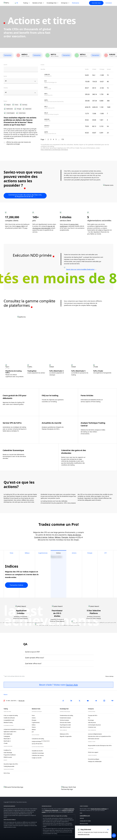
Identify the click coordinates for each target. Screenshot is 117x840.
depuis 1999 (20, 226)
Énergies (65, 537)
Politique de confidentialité (51, 810)
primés (94, 305)
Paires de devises (74, 535)
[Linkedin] (71, 701)
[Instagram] (104, 701)
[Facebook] (63, 701)
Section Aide (72, 684)
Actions (72, 537)
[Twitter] (79, 701)
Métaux (58, 537)
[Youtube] (88, 701)
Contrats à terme (40, 537)
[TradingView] (112, 701)
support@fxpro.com (85, 815)
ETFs (79, 537)
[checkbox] (21, 143)
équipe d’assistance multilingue (99, 809)
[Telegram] (96, 701)
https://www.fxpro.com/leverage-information (54, 149)
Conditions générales (68, 809)
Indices (51, 537)
